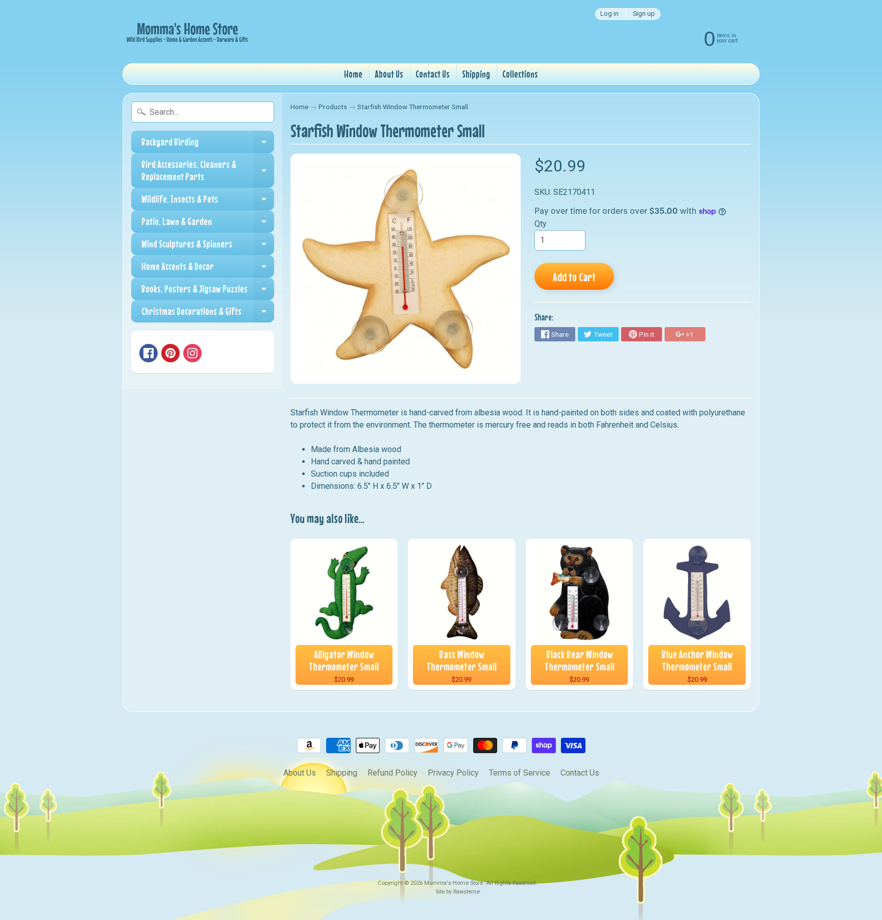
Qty (540, 224)
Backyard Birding (207, 144)
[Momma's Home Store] (186, 31)
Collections (520, 74)
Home (353, 74)
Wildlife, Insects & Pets (207, 201)
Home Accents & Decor (207, 269)
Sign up (644, 14)
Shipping (476, 74)
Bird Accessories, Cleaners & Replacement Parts (207, 170)
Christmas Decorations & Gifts (207, 313)
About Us (389, 74)
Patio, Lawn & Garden (207, 224)
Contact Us (432, 74)
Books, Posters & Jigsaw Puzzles (207, 291)
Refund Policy (393, 773)
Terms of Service (519, 773)
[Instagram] (192, 353)
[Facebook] (148, 353)
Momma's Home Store (453, 883)
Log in (609, 14)
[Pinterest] (170, 353)
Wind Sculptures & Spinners (207, 246)
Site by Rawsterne (457, 891)
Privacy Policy (453, 773)
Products (332, 107)
